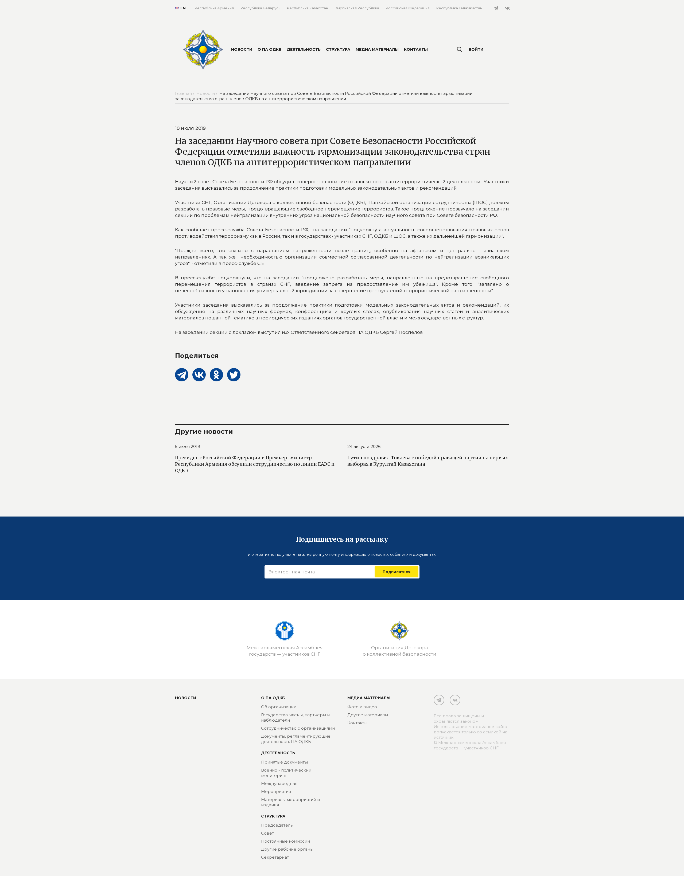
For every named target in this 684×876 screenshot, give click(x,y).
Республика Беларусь (260, 8)
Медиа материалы (377, 49)
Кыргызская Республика (357, 8)
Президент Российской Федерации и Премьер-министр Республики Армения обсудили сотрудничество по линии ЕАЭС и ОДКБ (255, 464)
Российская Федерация (408, 8)
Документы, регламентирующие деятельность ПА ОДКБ (296, 739)
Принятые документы (284, 762)
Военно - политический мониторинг (286, 773)
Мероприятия (276, 791)
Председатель (277, 825)
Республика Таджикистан (459, 8)
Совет (267, 833)
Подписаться (396, 571)
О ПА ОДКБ (269, 49)
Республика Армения (214, 8)
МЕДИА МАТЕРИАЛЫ (368, 697)
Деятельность (304, 49)
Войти (476, 49)
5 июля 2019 (187, 446)
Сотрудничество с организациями (298, 728)
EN (180, 8)
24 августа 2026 (363, 446)
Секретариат (275, 857)
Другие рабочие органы (287, 849)
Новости (241, 49)
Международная (279, 783)
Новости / (207, 93)
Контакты (416, 49)
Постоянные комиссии (285, 841)
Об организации (278, 706)
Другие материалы (367, 714)
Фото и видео (362, 706)
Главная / (185, 93)
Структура (338, 49)
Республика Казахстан (307, 8)
